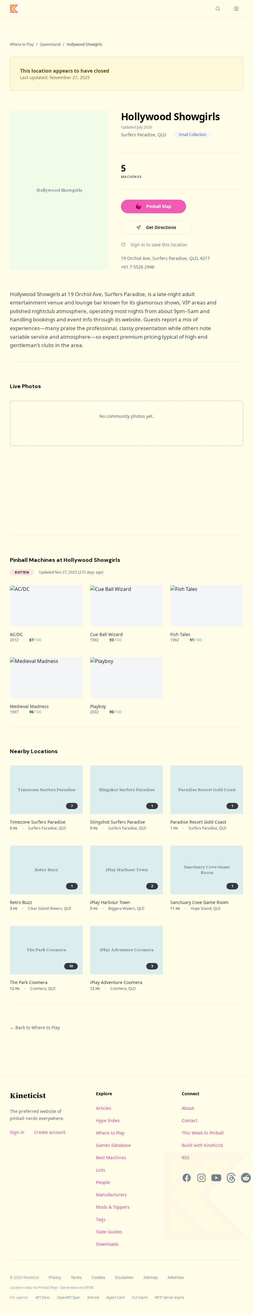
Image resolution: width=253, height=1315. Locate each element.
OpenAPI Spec (68, 1297)
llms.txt (93, 1297)
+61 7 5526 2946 (137, 267)
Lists (100, 1170)
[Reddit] (246, 1178)
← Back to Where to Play (35, 1027)
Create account (49, 1132)
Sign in (17, 1132)
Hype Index (107, 1120)
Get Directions (161, 227)
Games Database (113, 1145)
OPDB (88, 1287)
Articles (103, 1108)
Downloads (107, 1244)
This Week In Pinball (203, 1133)
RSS (185, 1157)
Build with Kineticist (202, 1145)
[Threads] (231, 1178)
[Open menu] (236, 8)
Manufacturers (111, 1195)
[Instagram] (201, 1178)
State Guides (109, 1232)
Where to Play (22, 44)
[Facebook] (187, 1178)
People (103, 1182)
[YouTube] (216, 1178)
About (188, 1108)
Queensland (50, 44)
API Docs (42, 1297)
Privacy (55, 1277)
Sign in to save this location (159, 245)
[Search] (218, 8)
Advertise (176, 1277)
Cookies (98, 1277)
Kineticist (28, 1095)
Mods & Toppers (113, 1207)
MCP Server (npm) (169, 1297)
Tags (101, 1219)
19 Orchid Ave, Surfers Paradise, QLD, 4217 (165, 258)
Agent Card (115, 1297)
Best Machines (111, 1157)
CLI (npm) (139, 1297)
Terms (76, 1277)
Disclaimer (124, 1277)
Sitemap (150, 1277)
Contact (189, 1120)
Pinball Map (158, 206)
